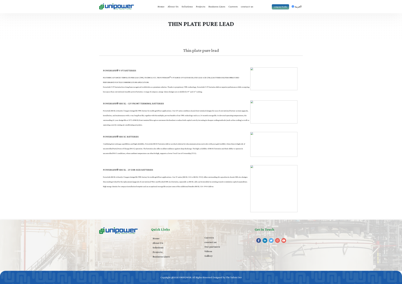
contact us (247, 6)
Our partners (212, 246)
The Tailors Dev (234, 277)
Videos (208, 251)
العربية (298, 6)
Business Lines (217, 6)
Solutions (187, 6)
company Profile (280, 7)
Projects (200, 6)
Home (161, 6)
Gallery (208, 255)
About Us (173, 6)
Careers (233, 6)
